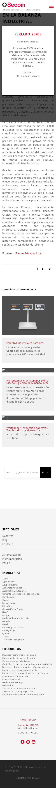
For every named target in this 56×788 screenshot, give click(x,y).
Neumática (7, 685)
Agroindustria (9, 581)
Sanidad (6, 636)
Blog (4, 540)
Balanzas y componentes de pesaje (19, 654)
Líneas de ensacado (11, 679)
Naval (5, 624)
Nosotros (7, 536)
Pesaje (6, 563)
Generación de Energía (13, 609)
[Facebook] (38, 269)
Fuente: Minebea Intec (28, 253)
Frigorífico (7, 606)
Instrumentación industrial (15, 676)
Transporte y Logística (13, 639)
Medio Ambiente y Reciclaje (15, 618)
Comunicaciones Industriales (16, 661)
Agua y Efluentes (10, 584)
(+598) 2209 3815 (28, 720)
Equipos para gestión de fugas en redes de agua (25, 673)
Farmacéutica (8, 603)
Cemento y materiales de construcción (21, 593)
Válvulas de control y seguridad (17, 691)
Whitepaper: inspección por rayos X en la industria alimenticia (27, 429)
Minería (6, 621)
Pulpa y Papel (8, 630)
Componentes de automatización (18, 658)
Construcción (8, 597)
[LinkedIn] (44, 269)
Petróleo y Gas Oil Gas (13, 627)
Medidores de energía (12, 682)
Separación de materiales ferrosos (18, 688)
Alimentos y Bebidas (12, 587)
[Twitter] (51, 269)
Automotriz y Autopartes (14, 590)
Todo (8, 472)
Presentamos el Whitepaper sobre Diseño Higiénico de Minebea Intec (27, 382)
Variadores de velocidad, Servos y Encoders (23, 694)
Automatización (11, 555)
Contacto (7, 544)
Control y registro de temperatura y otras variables (27, 664)
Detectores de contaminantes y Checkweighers (25, 667)
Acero (5, 578)
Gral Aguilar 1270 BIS (28, 725)
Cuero (5, 599)
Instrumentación (12, 559)
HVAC (5, 612)
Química (6, 633)
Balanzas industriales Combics (24, 343)
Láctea (5, 615)
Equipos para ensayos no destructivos (20, 670)
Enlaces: (7, 253)
